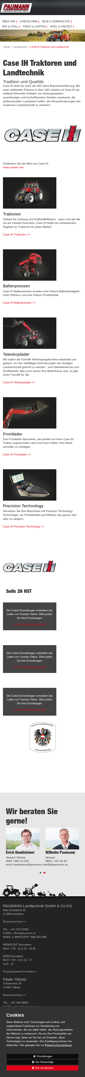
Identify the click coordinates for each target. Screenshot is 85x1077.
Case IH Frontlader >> (17, 454)
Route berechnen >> (14, 921)
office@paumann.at (24, 933)
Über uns (8, 21)
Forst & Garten (34, 26)
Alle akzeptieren (30, 1068)
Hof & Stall (10, 26)
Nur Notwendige (30, 1063)
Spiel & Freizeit (61, 26)
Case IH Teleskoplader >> (19, 382)
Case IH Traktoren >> (16, 234)
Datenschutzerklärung (59, 1045)
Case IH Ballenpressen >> (19, 302)
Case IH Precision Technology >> (23, 526)
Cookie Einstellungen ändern (29, 624)
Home (7, 47)
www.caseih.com (13, 167)
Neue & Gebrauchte (56, 21)
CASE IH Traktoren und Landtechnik (49, 47)
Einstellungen (29, 1057)
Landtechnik (29, 21)
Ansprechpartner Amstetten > (20, 971)
